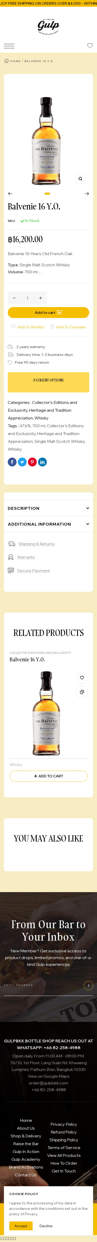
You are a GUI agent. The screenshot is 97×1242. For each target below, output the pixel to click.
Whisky (41, 417)
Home (15, 61)
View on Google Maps (49, 1076)
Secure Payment (33, 570)
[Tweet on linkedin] (42, 462)
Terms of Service (63, 1147)
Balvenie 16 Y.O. (27, 659)
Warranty (26, 557)
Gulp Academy (25, 1159)
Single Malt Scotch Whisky (59, 441)
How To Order (63, 1163)
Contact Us (26, 1174)
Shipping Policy (63, 1139)
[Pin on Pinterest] (32, 462)
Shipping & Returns (36, 543)
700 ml (38, 425)
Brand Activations (26, 1167)
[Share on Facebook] (12, 462)
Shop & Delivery (26, 1135)
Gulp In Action (26, 1151)
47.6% (25, 425)
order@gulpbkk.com (48, 1082)
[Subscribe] (88, 985)
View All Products (64, 1155)
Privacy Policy (63, 1124)
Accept (20, 1226)
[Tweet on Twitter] (22, 462)
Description (24, 508)
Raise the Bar (26, 1143)
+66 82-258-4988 (48, 1089)
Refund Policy (64, 1132)
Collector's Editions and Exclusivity (40, 653)
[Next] (87, 193)
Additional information (39, 524)
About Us (26, 1128)
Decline (46, 1226)
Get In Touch (64, 1170)
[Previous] (10, 193)
